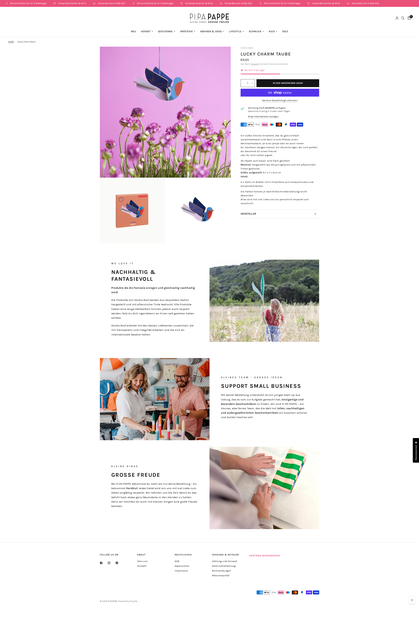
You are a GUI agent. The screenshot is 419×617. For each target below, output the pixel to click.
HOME (11, 42)
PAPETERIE (186, 31)
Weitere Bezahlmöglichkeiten (280, 100)
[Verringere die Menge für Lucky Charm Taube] (243, 83)
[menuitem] (133, 31)
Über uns (142, 561)
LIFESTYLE (235, 31)
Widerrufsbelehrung (224, 565)
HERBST (146, 31)
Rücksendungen (221, 570)
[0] (408, 18)
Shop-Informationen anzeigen (263, 116)
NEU (133, 31)
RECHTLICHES (183, 555)
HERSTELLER (248, 213)
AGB (177, 561)
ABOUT (141, 555)
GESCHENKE (165, 31)
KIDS (272, 31)
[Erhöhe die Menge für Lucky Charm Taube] (252, 83)
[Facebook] (103, 563)
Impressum (181, 570)
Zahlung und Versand (224, 561)
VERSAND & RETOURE (225, 555)
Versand (255, 64)
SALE (285, 31)
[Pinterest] (119, 562)
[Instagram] (111, 563)
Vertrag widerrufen (264, 555)
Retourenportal (220, 575)
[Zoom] (224, 53)
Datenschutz (182, 565)
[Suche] (403, 18)
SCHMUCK (255, 31)
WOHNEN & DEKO (211, 31)
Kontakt (141, 565)
